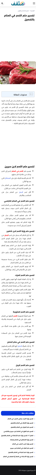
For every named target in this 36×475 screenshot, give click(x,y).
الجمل (21, 192)
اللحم (15, 315)
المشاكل (8, 178)
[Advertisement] (18, 41)
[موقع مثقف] (18, 2)
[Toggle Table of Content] (30, 94)
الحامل (20, 346)
